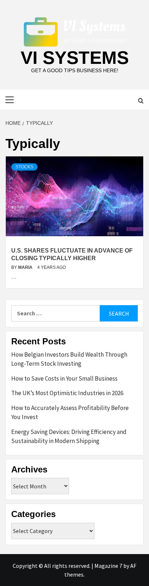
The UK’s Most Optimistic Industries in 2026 (67, 393)
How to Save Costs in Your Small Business (64, 378)
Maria (26, 267)
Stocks (24, 166)
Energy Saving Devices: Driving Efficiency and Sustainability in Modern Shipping (69, 436)
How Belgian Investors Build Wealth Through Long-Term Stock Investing (69, 359)
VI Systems (75, 58)
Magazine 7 (108, 565)
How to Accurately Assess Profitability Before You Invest (70, 412)
